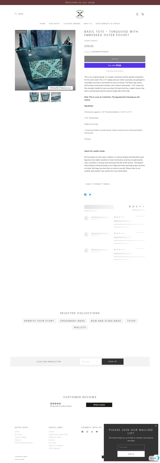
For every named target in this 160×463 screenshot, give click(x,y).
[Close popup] (155, 426)
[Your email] (91, 362)
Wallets (80, 327)
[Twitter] (90, 194)
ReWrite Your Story (39, 320)
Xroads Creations (90, 40)
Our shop (52, 443)
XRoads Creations (23, 456)
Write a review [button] (99, 405)
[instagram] (87, 431)
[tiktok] (92, 431)
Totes (131, 320)
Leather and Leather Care (58, 434)
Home (42, 24)
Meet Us (88, 24)
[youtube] (96, 431)
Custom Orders (72, 24)
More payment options (114, 71)
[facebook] (82, 431)
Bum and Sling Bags (106, 320)
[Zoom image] (45, 60)
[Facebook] (85, 194)
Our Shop (54, 24)
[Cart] (142, 14)
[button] (21, 60)
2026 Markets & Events (108, 24)
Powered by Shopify (19, 459)
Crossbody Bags (72, 320)
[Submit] (17, 13)
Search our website (56, 445)
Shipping (87, 51)
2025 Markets (54, 448)
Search (20, 14)
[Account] (137, 14)
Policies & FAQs (55, 437)
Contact (51, 431)
